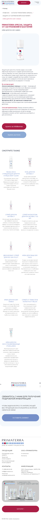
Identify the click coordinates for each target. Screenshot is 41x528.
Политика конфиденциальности (8, 474)
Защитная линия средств (6, 458)
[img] (8, 3)
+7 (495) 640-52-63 (7, 469)
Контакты (24, 455)
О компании (25, 453)
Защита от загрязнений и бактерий (16, 16)
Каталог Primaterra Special (21, 13)
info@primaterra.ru (7, 471)
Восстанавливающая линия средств (8, 461)
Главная (6, 13)
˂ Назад (4, 8)
